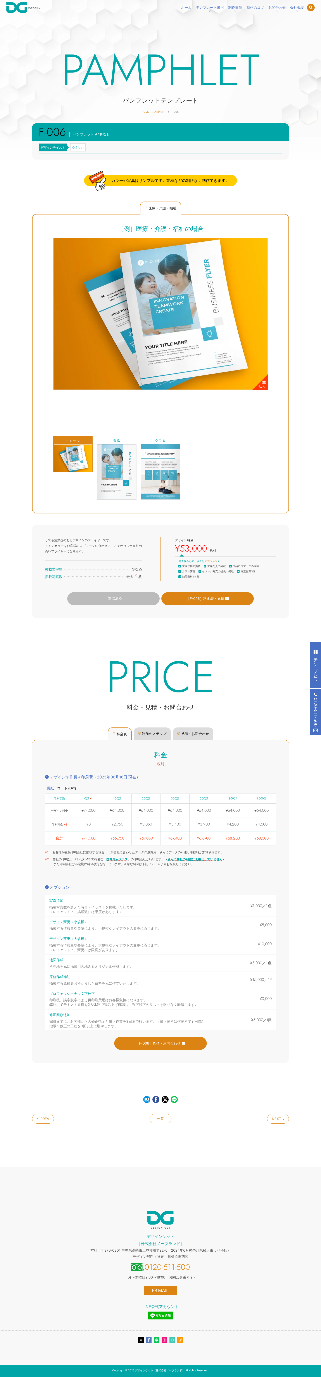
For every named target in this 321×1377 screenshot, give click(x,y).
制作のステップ (154, 733)
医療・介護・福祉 (162, 208)
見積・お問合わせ (195, 733)
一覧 (160, 1118)
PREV (44, 1119)
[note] (172, 1340)
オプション (211, 561)
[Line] (156, 1340)
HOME (145, 111)
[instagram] (164, 1340)
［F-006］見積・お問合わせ (159, 1043)
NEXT (276, 1119)
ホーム (186, 7)
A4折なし (160, 111)
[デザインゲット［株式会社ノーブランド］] (23, 7)
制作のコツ (255, 7)
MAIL (163, 1290)
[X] (141, 1340)
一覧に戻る (113, 598)
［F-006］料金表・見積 (205, 598)
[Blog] (180, 1340)
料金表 (121, 734)
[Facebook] (149, 1340)
